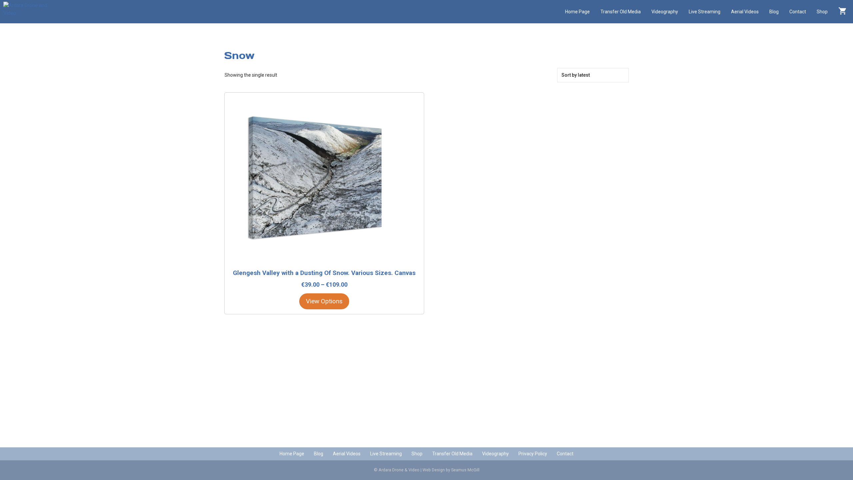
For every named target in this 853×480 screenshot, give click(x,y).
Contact (797, 11)
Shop (822, 11)
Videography (664, 11)
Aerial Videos (745, 11)
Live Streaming (704, 11)
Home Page (577, 11)
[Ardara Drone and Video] (28, 11)
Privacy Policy (532, 453)
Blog (774, 11)
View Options (324, 301)
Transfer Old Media (620, 11)
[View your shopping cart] (842, 11)
